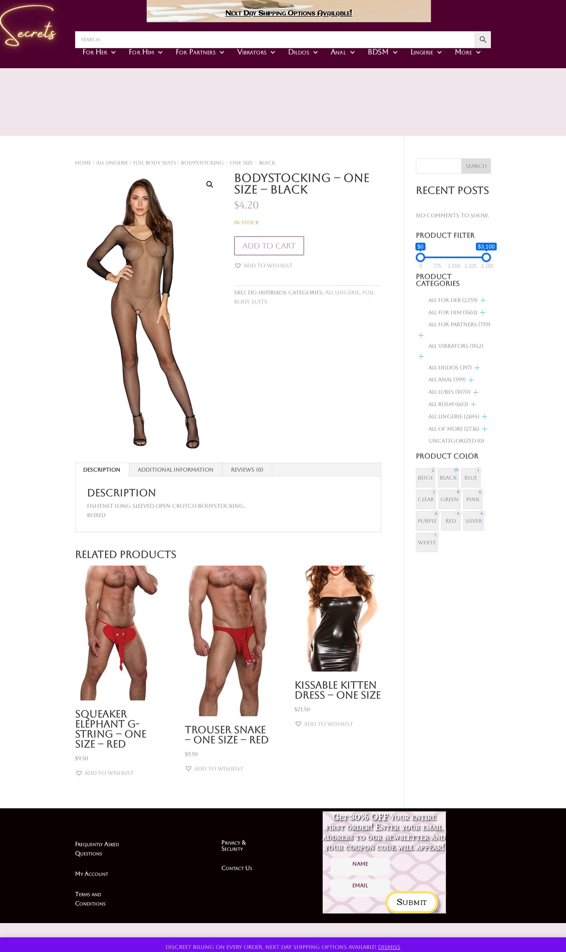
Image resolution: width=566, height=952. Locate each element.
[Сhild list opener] (483, 300)
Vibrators (251, 51)
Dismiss (389, 947)
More (463, 51)
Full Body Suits (154, 163)
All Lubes (450, 392)
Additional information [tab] (176, 470)
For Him (141, 51)
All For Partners (460, 324)
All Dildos (450, 367)
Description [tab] (102, 470)
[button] (210, 184)
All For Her (453, 300)
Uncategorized (456, 441)
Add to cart (269, 245)
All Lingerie (112, 163)
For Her (94, 51)
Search (476, 166)
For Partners (195, 51)
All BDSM (448, 404)
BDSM (378, 51)
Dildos (298, 51)
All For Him (453, 312)
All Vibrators (456, 346)
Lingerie (421, 51)
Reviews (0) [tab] (247, 470)
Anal (338, 51)
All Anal (447, 379)
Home (83, 163)
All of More (454, 429)
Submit (412, 901)
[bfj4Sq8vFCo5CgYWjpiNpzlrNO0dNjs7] (338, 115)
